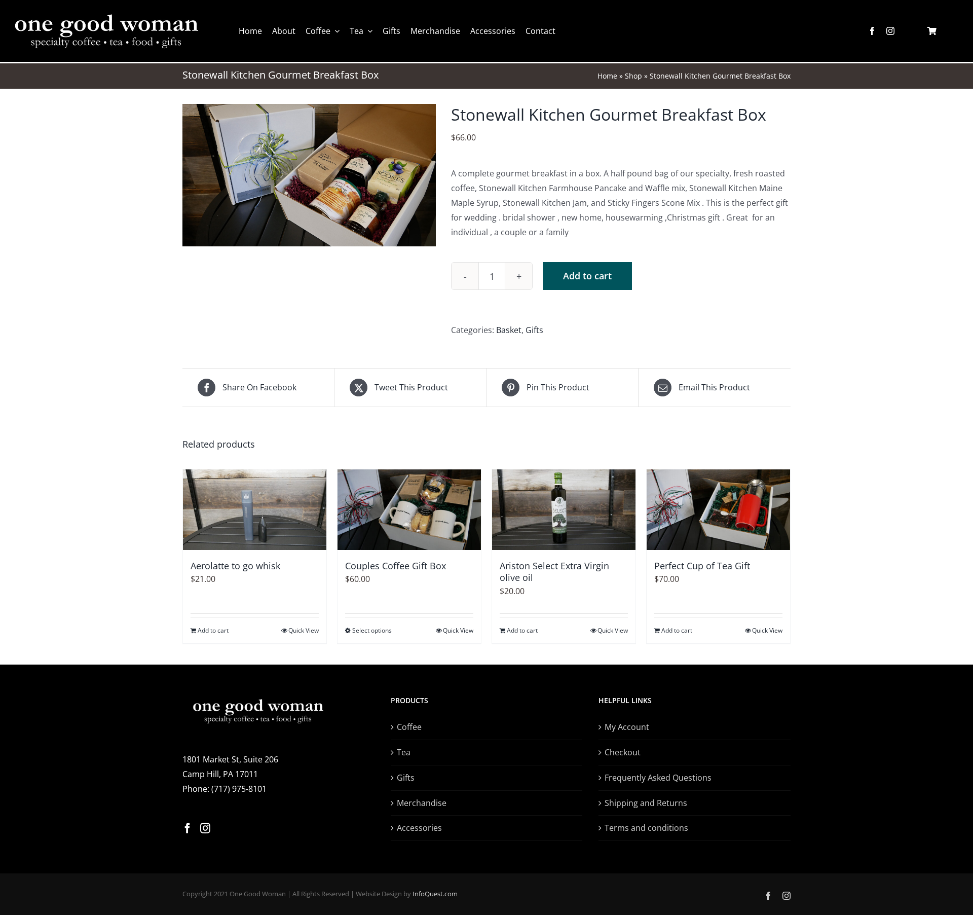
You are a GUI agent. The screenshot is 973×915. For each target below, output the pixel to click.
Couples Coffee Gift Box (395, 566)
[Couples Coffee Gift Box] (409, 509)
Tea (403, 752)
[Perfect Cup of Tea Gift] (718, 509)
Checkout (623, 752)
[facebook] (872, 31)
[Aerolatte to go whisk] (254, 509)
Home (607, 76)
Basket (508, 330)
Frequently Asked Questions (658, 777)
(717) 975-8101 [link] (239, 788)
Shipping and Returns (646, 803)
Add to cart (587, 276)
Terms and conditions (646, 827)
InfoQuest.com (435, 893)
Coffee (409, 727)
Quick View (303, 630)
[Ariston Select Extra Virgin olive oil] (563, 509)
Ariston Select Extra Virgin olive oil (554, 571)
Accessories (419, 827)
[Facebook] (187, 828)
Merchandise (421, 803)
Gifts (534, 330)
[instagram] (890, 31)
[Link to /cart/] (932, 31)
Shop (633, 76)
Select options (372, 630)
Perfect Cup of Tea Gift (702, 566)
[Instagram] (205, 828)
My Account (627, 727)
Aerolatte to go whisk (235, 566)
